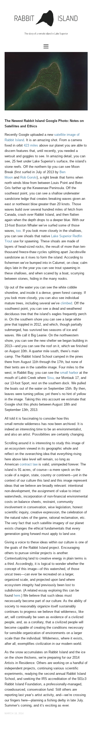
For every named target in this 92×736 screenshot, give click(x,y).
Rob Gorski (28, 177)
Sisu (50, 378)
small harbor (69, 373)
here (17, 595)
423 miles (31, 145)
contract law (29, 464)
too (18, 231)
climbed (66, 303)
